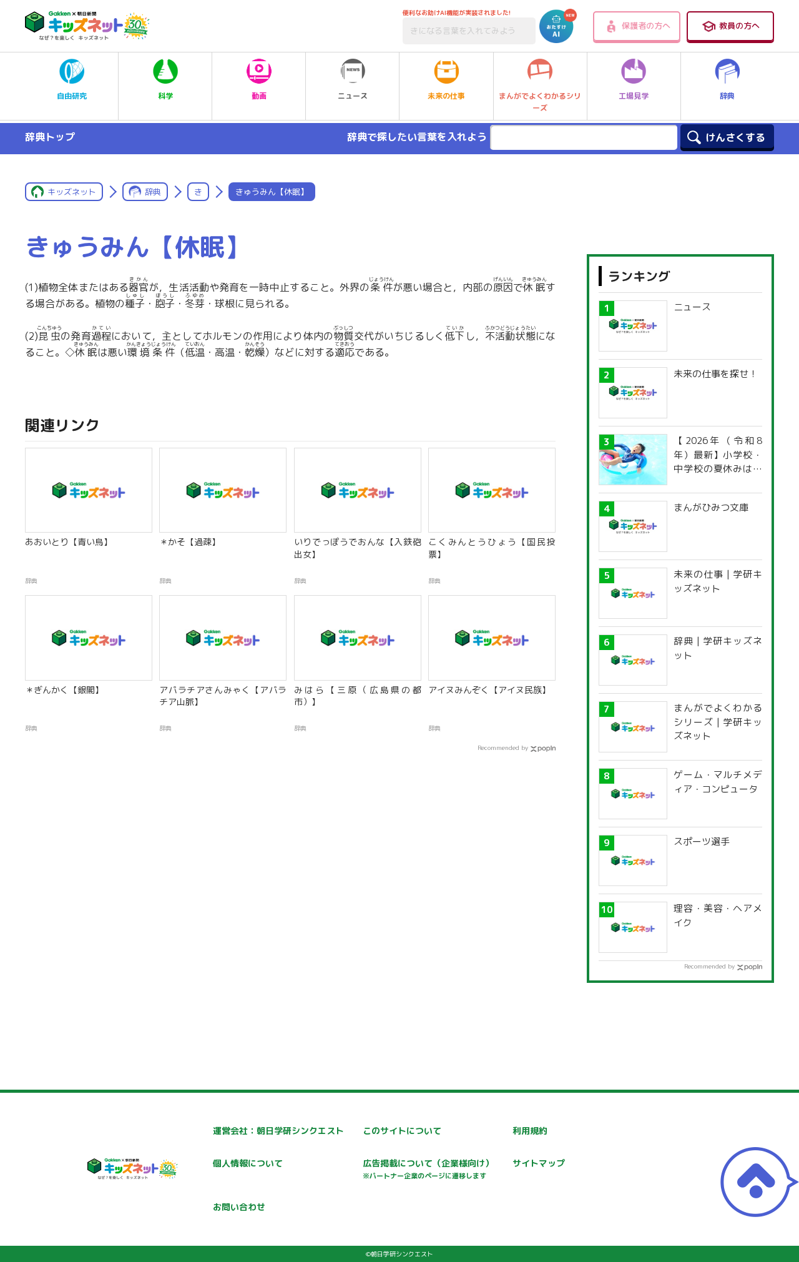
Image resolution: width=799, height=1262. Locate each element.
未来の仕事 (446, 96)
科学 (165, 96)
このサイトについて (402, 1130)
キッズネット (71, 191)
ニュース (353, 96)
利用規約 (529, 1130)
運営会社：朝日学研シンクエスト (278, 1130)
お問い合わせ (239, 1207)
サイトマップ (538, 1163)
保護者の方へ (646, 25)
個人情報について (248, 1163)
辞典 (727, 96)
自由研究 (72, 96)
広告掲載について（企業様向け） (428, 1168)
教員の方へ (739, 25)
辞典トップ (50, 137)
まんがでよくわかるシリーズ (540, 102)
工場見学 (634, 96)
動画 (259, 96)
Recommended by (503, 747)
